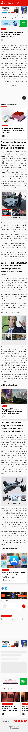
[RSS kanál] (25, 721)
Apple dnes (6, 570)
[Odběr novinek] (18, 3)
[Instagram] (22, 721)
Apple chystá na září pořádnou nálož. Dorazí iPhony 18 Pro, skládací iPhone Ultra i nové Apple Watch (10, 709)
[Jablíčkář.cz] (7, 3)
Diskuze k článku (6, 601)
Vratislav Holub (8, 580)
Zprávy (3, 29)
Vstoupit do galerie (13, 217)
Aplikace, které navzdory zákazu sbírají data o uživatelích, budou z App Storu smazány (13, 575)
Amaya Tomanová (9, 135)
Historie (5, 125)
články (8, 689)
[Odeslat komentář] (23, 606)
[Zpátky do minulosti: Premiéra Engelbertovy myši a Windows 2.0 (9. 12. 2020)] (14, 116)
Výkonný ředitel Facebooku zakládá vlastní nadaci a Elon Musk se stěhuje (12, 34)
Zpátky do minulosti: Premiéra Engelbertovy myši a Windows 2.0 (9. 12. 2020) (13, 130)
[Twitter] (19, 721)
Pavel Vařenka (7, 40)
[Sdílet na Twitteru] (5, 588)
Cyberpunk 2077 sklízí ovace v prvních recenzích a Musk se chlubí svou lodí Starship (12, 411)
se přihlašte (18, 609)
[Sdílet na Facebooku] (2, 588)
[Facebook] (15, 721)
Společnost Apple (7, 704)
